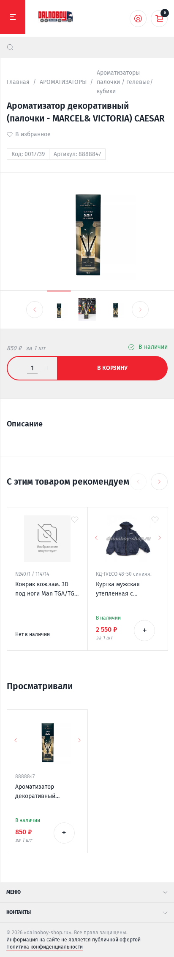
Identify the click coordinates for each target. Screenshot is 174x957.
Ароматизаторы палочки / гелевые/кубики (125, 82)
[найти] (10, 47)
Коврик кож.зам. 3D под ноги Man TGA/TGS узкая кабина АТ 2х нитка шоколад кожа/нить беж (46, 589)
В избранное (33, 134)
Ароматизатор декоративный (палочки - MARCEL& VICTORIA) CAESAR (43, 792)
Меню (13, 892)
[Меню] (12, 17)
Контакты (18, 912)
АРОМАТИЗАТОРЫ (63, 82)
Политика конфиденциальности (44, 947)
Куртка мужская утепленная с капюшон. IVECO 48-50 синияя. (126, 589)
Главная (18, 82)
